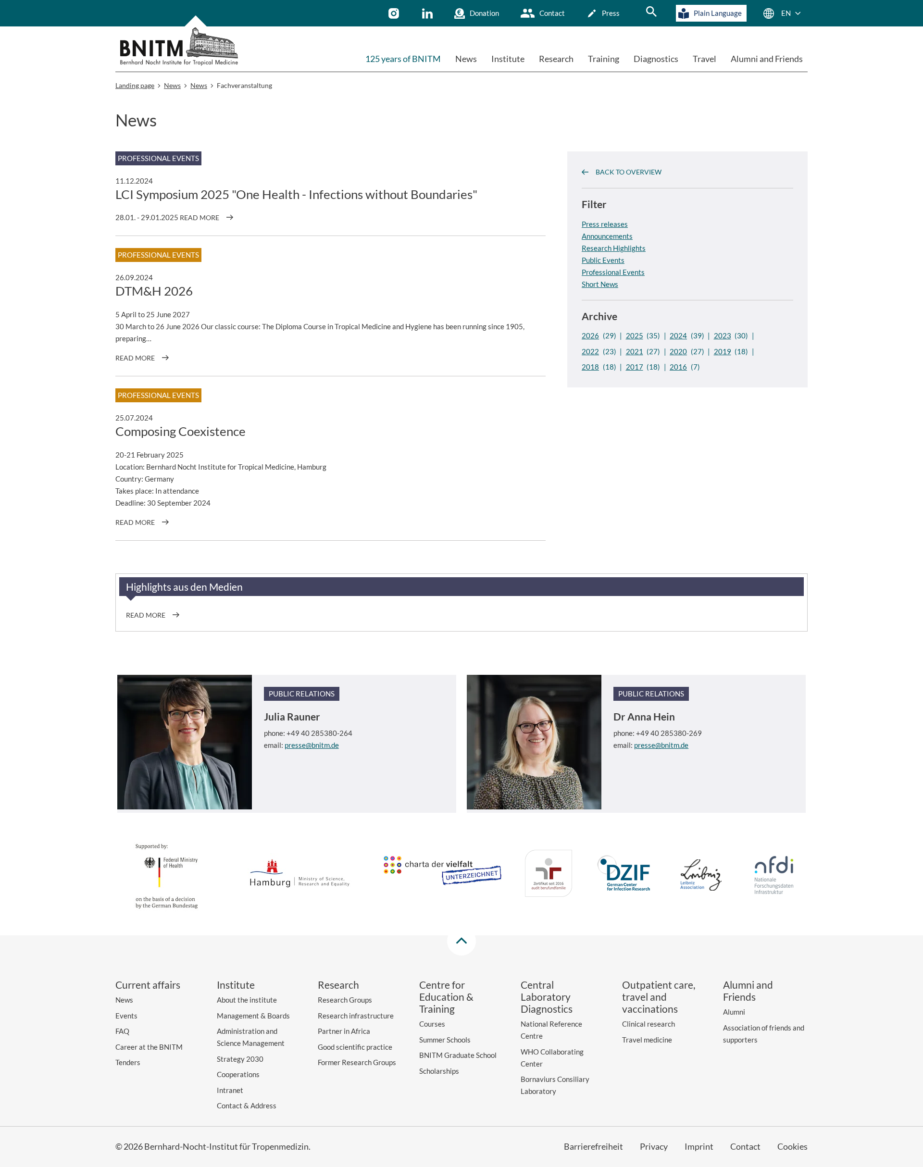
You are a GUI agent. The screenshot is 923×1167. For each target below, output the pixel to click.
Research (556, 58)
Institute (507, 58)
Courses (432, 1023)
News (466, 58)
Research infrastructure (356, 1015)
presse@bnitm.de (312, 745)
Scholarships (439, 1071)
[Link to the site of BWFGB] (300, 875)
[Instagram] (395, 13)
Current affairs (147, 985)
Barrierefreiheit (593, 1146)
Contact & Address (246, 1105)
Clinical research (648, 1023)
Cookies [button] (792, 1146)
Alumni (734, 1011)
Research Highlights (614, 247)
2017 (634, 366)
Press (611, 13)
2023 (722, 335)
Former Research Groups (357, 1062)
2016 (678, 366)
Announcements (607, 235)
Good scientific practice (355, 1047)
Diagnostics (656, 58)
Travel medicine (647, 1039)
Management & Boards (253, 1015)
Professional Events (613, 271)
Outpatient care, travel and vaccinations (658, 997)
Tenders (127, 1062)
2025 (634, 335)
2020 (678, 351)
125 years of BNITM (403, 58)
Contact (552, 13)
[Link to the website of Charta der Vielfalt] (442, 875)
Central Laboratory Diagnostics (547, 997)
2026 (590, 335)
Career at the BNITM (149, 1047)
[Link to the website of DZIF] (625, 875)
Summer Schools (445, 1039)
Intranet (230, 1090)
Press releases (605, 223)
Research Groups (345, 999)
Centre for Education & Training (446, 997)
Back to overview (628, 172)
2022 (590, 351)
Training (603, 58)
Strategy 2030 (240, 1059)
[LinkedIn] (428, 13)
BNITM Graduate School (458, 1055)
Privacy (654, 1146)
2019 (722, 351)
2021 (634, 351)
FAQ (122, 1031)
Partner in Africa (344, 1031)
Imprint (699, 1146)
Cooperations (238, 1074)
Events (126, 1015)
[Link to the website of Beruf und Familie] (548, 875)
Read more (199, 217)
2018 (590, 366)
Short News (600, 283)
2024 (678, 335)
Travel (704, 58)
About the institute (247, 999)
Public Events (603, 259)
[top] (461, 941)
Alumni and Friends (767, 58)
